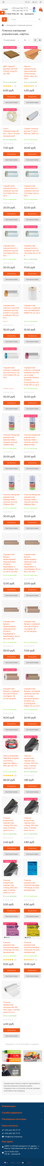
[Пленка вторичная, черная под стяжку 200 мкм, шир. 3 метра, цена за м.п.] (32, 806)
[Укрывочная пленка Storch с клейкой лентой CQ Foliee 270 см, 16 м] (11, 233)
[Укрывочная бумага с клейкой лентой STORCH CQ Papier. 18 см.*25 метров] (32, 609)
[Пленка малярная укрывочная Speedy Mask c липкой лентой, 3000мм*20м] (32, 482)
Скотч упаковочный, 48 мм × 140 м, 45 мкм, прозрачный (11, 132)
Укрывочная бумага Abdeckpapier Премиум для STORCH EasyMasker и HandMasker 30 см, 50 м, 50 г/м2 (32, 563)
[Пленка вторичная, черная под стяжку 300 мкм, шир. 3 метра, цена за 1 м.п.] (11, 868)
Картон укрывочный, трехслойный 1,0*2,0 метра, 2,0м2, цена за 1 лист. (31, 72)
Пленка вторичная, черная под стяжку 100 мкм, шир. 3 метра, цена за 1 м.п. (31, 762)
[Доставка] (32, 1056)
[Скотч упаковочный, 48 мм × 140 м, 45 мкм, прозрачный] (11, 116)
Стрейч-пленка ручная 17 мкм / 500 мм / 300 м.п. (31, 131)
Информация (9, 1106)
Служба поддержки (12, 1113)
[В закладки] (19, 48)
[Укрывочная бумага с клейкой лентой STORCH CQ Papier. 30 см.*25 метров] (11, 676)
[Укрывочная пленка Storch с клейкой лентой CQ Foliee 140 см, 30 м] (32, 174)
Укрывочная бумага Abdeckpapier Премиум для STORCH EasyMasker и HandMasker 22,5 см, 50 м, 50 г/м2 (10, 563)
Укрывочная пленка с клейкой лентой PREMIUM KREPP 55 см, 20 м (32, 309)
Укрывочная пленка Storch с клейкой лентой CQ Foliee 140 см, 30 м (31, 191)
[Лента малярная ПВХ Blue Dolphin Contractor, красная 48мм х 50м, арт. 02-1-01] (11, 743)
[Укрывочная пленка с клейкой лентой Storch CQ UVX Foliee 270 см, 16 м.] (11, 355)
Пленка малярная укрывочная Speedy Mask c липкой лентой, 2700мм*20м (11, 500)
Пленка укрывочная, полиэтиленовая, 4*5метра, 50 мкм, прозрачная (32, 947)
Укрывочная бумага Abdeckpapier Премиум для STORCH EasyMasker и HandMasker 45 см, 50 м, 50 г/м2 (11, 630)
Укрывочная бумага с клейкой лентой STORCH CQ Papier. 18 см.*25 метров (32, 626)
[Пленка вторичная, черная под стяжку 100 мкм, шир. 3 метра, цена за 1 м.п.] (32, 743)
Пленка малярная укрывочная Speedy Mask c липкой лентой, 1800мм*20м (32, 440)
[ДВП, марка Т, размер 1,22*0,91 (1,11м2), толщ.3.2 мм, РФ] (11, 54)
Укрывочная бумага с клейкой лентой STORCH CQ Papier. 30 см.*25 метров (11, 694)
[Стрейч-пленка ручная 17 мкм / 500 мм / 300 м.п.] (32, 116)
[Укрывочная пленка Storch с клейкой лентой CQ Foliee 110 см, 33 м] (11, 174)
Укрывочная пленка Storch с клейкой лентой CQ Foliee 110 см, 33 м (10, 191)
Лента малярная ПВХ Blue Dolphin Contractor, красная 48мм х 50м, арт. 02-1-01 (11, 761)
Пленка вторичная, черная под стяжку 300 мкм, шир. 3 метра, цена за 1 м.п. (10, 886)
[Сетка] (35, 40)
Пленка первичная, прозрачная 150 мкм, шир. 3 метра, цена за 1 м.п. (11, 1007)
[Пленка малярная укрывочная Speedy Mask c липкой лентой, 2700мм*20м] (11, 482)
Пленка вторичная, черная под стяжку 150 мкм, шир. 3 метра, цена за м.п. (10, 824)
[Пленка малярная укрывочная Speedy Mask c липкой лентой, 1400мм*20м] (11, 422)
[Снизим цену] (11, 1070)
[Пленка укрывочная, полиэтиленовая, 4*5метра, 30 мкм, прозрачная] (11, 930)
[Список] (40, 40)
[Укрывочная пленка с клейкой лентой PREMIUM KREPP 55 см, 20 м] (32, 293)
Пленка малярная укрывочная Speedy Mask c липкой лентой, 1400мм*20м (11, 440)
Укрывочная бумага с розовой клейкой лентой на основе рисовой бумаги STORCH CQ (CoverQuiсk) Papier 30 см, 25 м (32, 697)
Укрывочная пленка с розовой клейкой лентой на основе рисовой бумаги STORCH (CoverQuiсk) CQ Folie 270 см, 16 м (32, 376)
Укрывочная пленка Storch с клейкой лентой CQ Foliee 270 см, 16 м (10, 251)
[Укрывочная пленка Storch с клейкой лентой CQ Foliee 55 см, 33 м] (32, 233)
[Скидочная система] (11, 1056)
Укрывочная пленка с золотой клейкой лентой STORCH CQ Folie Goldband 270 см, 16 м (11, 311)
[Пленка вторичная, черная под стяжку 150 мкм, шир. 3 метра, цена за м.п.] (11, 806)
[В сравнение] (19, 52)
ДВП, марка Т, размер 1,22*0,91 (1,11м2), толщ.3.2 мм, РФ (10, 70)
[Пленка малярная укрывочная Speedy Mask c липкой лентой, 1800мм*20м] (32, 422)
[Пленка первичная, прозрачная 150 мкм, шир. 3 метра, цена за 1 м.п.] (11, 990)
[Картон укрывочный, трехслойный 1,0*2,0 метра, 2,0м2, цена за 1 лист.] (32, 54)
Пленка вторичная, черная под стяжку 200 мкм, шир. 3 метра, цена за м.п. (31, 824)
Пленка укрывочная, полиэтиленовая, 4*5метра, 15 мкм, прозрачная (32, 885)
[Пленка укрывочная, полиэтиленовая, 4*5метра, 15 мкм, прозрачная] (32, 868)
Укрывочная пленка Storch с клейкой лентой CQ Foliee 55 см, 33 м (32, 251)
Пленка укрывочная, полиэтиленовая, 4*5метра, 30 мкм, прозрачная (11, 947)
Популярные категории (14, 1119)
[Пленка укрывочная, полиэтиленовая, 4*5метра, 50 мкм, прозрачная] (32, 930)
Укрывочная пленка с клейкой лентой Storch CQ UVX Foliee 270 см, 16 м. (11, 373)
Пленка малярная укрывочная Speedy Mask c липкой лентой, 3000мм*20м (32, 500)
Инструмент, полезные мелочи (19, 25)
